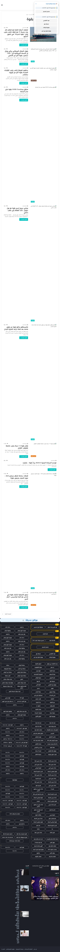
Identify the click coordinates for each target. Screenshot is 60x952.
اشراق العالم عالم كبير (38, 733)
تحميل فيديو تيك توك (7, 834)
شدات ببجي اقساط (52, 761)
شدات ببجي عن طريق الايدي (38, 790)
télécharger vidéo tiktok (14, 841)
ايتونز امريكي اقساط (38, 798)
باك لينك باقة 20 (38, 842)
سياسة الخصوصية (20, 949)
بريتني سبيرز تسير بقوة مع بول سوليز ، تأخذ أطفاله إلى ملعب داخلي (17, 210)
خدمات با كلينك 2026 (52, 849)
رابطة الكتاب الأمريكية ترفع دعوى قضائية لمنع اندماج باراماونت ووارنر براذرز (17, 920)
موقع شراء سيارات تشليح (7, 683)
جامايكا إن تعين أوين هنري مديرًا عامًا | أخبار (17, 937)
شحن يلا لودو (52, 810)
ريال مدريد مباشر (21, 634)
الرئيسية (31, 15)
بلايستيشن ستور (52, 818)
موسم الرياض (38, 737)
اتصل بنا (3, 949)
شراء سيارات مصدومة (7, 686)
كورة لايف (22, 756)
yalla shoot (7, 627)
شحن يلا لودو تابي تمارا (38, 794)
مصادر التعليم (38, 744)
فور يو (38, 801)
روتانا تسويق (52, 692)
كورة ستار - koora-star (8, 725)
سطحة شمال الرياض (21, 672)
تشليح (21, 679)
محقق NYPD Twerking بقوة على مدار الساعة (16, 90)
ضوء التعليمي (52, 654)
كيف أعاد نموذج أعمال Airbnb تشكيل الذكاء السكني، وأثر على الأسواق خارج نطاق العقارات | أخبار (17, 897)
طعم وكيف (52, 706)
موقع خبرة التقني (52, 685)
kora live (8, 752)
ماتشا (38, 829)
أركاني (52, 709)
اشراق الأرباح (38, 716)
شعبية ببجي (52, 815)
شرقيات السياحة (38, 713)
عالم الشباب (45, 634)
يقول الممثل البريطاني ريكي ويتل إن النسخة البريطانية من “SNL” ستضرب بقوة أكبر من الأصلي (16, 53)
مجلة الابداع (38, 692)
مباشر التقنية (38, 709)
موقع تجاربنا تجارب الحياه (38, 849)
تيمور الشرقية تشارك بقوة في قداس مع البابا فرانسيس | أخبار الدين (17, 597)
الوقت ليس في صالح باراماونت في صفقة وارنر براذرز (17, 876)
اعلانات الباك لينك (38, 730)
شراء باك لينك (52, 723)
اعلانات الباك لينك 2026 (38, 740)
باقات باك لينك (38, 726)
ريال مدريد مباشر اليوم (21, 711)
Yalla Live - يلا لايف (7, 739)
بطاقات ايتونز (38, 815)
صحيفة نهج (52, 681)
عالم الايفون (52, 678)
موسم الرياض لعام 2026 (52, 740)
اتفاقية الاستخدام (28, 949)
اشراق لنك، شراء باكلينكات (52, 730)
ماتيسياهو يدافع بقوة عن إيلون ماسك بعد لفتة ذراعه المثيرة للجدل (16, 328)
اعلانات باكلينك (38, 857)
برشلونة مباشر (8, 631)
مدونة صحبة (52, 713)
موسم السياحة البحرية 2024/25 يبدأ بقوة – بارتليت (39, 462)
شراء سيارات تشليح (22, 683)
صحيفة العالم (38, 754)
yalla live (15, 718)
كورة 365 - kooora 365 (22, 746)
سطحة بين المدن (21, 669)
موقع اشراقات (52, 657)
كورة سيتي (7, 698)
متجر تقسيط (38, 778)
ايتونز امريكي (38, 768)
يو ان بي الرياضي (38, 747)
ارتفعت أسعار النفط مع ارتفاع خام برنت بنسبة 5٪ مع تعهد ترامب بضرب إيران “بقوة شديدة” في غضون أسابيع (16, 33)
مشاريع (38, 853)
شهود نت (38, 706)
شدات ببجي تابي (38, 764)
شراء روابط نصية (52, 726)
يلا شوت (22, 627)
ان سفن (52, 667)
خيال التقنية (52, 671)
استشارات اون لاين (38, 695)
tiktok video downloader (7, 837)
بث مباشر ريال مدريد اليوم (7, 701)
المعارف (52, 699)
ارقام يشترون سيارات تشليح (21, 687)
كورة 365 (22, 698)
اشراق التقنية (38, 664)
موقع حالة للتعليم (52, 751)
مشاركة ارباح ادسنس (38, 627)
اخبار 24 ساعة (38, 751)
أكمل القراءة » (23, 45)
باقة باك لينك (52, 640)
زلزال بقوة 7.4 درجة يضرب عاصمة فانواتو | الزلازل (17, 446)
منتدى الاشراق (52, 737)
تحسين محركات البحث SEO (38, 640)
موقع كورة (14, 780)
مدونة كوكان (38, 678)
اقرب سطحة (7, 676)
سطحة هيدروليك (7, 669)
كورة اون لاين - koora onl (21, 742)
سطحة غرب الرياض (8, 672)
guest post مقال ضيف (38, 839)
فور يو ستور (38, 785)
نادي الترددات (52, 695)
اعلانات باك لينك (52, 857)
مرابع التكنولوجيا (38, 667)
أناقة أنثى (38, 685)
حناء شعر (38, 825)
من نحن (35, 949)
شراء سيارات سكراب (7, 679)
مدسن (38, 688)
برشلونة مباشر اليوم (7, 711)
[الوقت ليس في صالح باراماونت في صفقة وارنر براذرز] (24, 872)
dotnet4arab (25, 28)
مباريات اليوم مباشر (22, 631)
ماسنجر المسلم (45, 647)
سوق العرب (52, 842)
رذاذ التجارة (38, 702)
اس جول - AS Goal (7, 746)
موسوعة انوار (52, 716)
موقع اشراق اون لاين (38, 657)
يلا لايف (14, 705)
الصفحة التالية (8, 614)
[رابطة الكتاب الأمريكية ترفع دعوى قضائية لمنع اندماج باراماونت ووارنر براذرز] (24, 914)
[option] (45, 888)
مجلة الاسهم (52, 674)
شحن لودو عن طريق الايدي (38, 810)
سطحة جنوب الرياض (21, 676)
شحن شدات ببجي (52, 805)
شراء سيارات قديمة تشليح (14, 691)
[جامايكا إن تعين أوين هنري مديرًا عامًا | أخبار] (24, 933)
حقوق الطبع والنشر (10, 949)
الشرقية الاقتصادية (38, 674)
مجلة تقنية (52, 747)
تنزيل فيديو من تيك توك (21, 834)
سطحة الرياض (22, 665)
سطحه (7, 665)
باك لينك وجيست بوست (52, 744)
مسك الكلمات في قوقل (52, 664)
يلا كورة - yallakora (7, 742)
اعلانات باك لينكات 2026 (15, 814)
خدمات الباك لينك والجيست (52, 839)
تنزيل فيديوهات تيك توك (21, 837)
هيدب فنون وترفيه (52, 754)
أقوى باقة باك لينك (38, 846)
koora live (7, 732)
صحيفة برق (38, 654)
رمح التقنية (52, 702)
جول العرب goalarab (21, 701)
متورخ (52, 688)
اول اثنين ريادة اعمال (52, 627)
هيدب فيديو (38, 699)
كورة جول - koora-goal (22, 728)
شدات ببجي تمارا (38, 761)
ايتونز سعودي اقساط (52, 771)
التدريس (52, 733)
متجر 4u (52, 789)
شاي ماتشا (52, 832)
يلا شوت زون (21, 824)
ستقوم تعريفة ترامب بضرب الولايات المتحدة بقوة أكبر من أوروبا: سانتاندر (16, 72)
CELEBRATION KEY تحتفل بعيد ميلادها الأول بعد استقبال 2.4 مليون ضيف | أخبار (45, 897)
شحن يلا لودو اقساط (38, 771)
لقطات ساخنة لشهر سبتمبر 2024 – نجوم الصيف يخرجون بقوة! (16, 477)
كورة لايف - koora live (22, 800)
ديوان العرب (52, 853)
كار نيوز (38, 681)
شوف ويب (38, 671)
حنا (52, 829)
